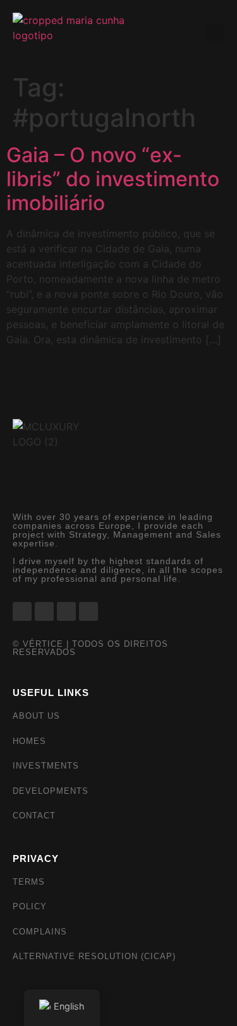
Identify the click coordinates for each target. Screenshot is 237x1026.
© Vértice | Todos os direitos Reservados (90, 648)
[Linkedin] (66, 611)
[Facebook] (22, 611)
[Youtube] (88, 611)
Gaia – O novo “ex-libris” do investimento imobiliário (112, 179)
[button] (215, 33)
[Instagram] (44, 611)
